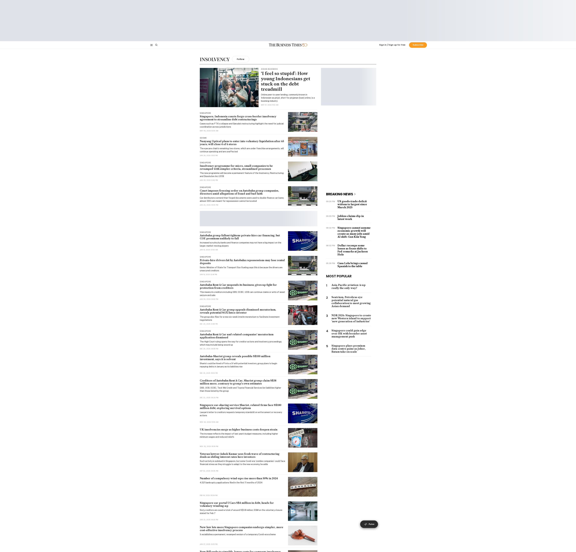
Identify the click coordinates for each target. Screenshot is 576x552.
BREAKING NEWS (339, 194)
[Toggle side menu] (151, 45)
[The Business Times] (285, 45)
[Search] (156, 45)
